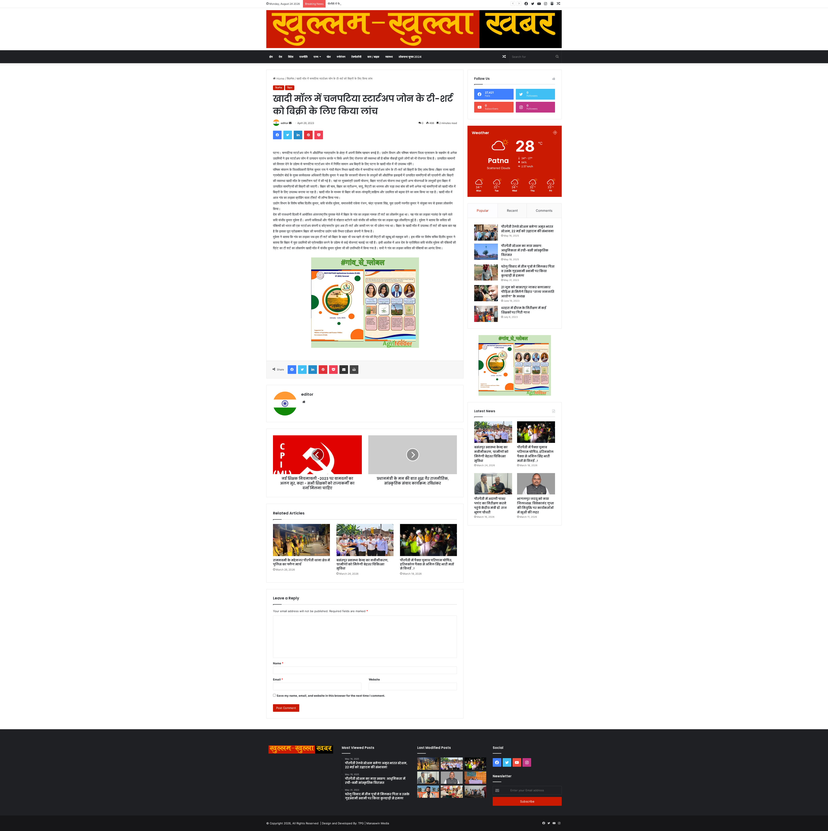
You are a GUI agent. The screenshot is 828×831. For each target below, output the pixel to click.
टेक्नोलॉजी (356, 56)
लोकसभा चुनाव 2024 (410, 56)
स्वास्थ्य (389, 56)
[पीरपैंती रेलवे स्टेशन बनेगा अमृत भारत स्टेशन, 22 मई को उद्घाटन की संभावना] (486, 232)
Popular (483, 211)
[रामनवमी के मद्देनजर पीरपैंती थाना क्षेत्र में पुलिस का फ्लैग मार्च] (301, 540)
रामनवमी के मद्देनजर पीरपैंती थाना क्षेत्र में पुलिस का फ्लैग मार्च (301, 562)
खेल (329, 56)
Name (278, 663)
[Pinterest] (308, 135)
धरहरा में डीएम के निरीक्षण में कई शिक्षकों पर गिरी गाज (523, 310)
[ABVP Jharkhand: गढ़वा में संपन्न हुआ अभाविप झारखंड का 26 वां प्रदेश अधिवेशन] (428, 792)
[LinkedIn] (298, 135)
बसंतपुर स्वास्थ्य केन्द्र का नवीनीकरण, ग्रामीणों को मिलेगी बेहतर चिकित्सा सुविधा (362, 564)
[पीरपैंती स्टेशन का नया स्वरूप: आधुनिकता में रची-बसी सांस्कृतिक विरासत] (486, 252)
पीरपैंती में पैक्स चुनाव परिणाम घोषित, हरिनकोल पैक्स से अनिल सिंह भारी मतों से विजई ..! (372, 3)
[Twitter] (287, 135)
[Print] (354, 369)
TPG (361, 823)
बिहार (289, 87)
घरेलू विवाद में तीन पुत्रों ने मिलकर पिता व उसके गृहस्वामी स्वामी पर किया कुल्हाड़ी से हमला (528, 271)
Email (278, 679)
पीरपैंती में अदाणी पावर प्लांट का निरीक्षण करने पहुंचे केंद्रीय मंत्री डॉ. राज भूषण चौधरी (490, 505)
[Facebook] (277, 135)
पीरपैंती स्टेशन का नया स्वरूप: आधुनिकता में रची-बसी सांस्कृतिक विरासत (524, 250)
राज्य (316, 56)
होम (271, 56)
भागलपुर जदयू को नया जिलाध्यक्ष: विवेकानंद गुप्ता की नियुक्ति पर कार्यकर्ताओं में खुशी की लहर (535, 505)
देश (280, 56)
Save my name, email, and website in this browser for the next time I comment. (331, 695)
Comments (544, 211)
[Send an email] (290, 123)
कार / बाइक (373, 56)
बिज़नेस (290, 78)
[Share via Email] (343, 369)
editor (284, 123)
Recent (512, 211)
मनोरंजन (341, 56)
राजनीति (303, 56)
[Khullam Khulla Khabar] (414, 29)
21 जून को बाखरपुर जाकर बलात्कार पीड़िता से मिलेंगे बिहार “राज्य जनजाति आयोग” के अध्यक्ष (527, 291)
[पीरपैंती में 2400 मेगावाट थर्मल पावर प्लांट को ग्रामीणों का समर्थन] (475, 777)
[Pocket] (318, 135)
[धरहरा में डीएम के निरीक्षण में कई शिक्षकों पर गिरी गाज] (486, 314)
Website (374, 679)
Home (280, 78)
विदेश (290, 56)
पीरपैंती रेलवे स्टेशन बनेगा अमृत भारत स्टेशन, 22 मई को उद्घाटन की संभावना (527, 228)
